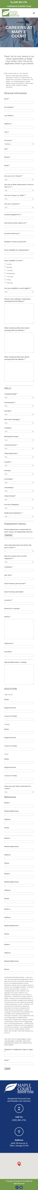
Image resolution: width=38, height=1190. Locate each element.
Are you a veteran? (12, 204)
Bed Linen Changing (12, 419)
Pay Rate (8, 652)
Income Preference (12, 233)
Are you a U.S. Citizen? (13, 176)
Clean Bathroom (11, 453)
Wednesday (11, 273)
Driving (7, 470)
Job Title (8, 575)
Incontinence (9, 402)
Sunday (9, 264)
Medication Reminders (13, 513)
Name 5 (7, 944)
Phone (7, 157)
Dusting (8, 411)
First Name (9, 107)
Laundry (8, 462)
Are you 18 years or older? (15, 195)
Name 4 (7, 909)
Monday (9, 267)
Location (8, 600)
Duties (7, 617)
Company (8, 567)
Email (7, 165)
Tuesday (10, 270)
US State (8, 140)
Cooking (8, 428)
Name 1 (7, 803)
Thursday (10, 277)
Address (8, 124)
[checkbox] (5, 263)
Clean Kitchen (10, 496)
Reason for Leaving (12, 608)
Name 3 (7, 874)
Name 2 (7, 838)
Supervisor (9, 643)
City (6, 132)
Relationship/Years (11, 811)
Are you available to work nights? (17, 288)
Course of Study (10, 716)
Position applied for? (13, 215)
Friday (9, 280)
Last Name (9, 115)
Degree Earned (10, 708)
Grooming (8, 479)
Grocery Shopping (11, 504)
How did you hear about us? (15, 223)
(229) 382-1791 (20, 2)
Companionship (10, 394)
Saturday (10, 283)
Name (6, 699)
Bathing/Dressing (11, 436)
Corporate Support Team (19, 6)
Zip (6, 149)
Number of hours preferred (15, 242)
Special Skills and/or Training (15, 662)
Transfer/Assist (11, 445)
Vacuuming (9, 487)
